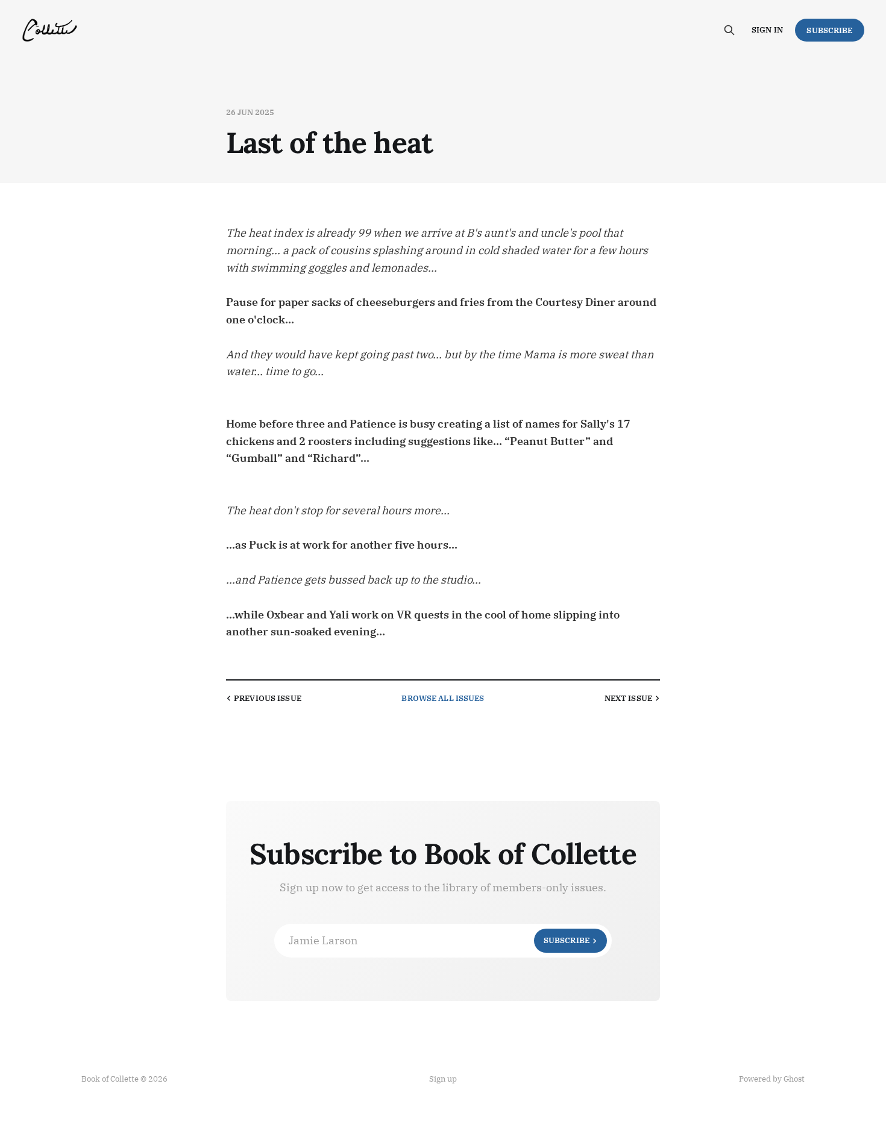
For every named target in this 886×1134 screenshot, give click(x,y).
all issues (442, 698)
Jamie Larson (439, 940)
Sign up (443, 1079)
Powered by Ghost (772, 1079)
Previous (267, 698)
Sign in (767, 30)
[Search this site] (729, 30)
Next (628, 698)
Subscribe (829, 30)
